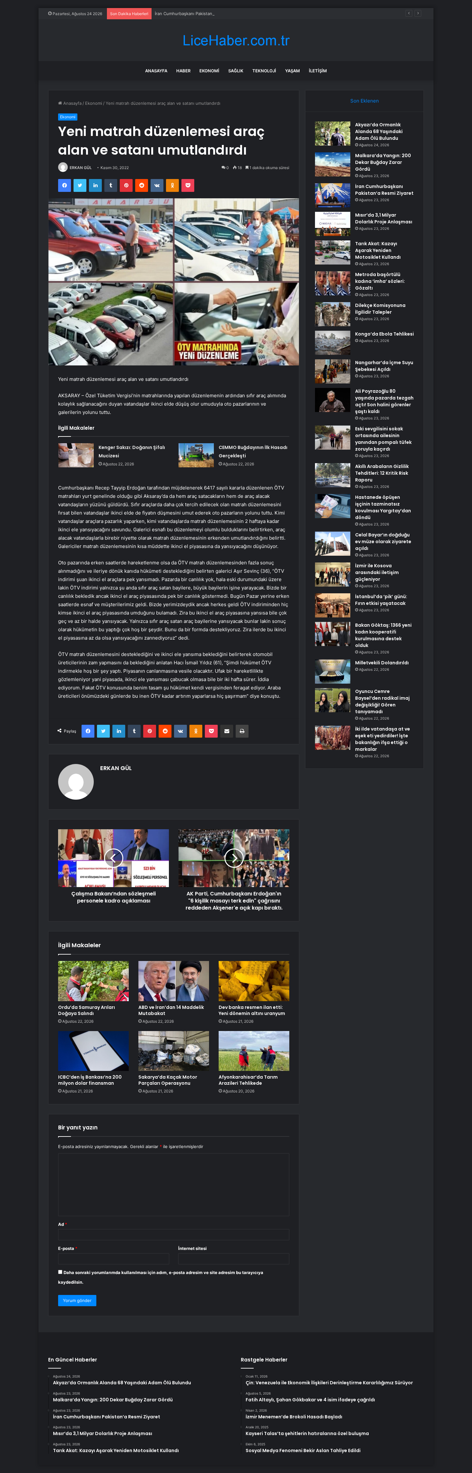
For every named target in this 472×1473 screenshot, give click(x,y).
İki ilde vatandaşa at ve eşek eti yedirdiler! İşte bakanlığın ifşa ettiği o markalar (382, 739)
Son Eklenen (364, 101)
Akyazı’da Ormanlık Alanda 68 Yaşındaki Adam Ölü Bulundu (379, 131)
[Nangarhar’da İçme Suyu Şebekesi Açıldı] (332, 371)
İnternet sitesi (192, 1248)
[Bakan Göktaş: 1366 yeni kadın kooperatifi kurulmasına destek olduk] (332, 634)
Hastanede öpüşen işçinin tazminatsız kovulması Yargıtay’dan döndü (383, 507)
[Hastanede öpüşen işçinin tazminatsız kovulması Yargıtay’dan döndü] (332, 506)
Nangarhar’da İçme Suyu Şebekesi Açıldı (384, 366)
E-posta (67, 1248)
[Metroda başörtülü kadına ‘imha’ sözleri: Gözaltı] (332, 283)
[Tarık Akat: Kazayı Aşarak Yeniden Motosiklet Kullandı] (332, 252)
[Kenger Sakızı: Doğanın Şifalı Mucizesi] (76, 455)
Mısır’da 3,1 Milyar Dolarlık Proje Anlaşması (383, 218)
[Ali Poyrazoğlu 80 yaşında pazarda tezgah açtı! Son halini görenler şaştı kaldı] (332, 400)
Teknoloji (264, 70)
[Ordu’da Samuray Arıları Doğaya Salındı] (93, 981)
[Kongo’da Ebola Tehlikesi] (332, 343)
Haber (183, 70)
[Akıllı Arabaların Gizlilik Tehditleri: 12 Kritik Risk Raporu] (332, 475)
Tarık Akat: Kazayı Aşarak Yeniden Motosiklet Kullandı (378, 250)
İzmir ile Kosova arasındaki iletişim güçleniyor (377, 572)
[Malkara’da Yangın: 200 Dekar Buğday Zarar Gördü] (332, 164)
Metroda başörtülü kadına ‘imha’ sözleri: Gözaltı (380, 281)
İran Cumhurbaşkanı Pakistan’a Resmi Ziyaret (199, 13)
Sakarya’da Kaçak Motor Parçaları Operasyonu (167, 1080)
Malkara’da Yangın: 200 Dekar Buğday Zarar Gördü (383, 162)
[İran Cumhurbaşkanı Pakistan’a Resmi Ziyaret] (332, 195)
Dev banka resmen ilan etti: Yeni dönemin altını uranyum (252, 1010)
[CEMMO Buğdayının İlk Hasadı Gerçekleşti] (196, 455)
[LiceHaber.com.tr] (236, 40)
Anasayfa (156, 70)
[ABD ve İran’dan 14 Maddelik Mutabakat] (173, 981)
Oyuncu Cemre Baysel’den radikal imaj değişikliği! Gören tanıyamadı (382, 701)
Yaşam (292, 70)
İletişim (318, 70)
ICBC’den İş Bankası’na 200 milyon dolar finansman (90, 1080)
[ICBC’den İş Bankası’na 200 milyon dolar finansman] (93, 1051)
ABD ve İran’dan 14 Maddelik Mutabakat (171, 1010)
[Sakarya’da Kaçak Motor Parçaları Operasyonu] (173, 1051)
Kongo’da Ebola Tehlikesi (384, 334)
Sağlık (235, 70)
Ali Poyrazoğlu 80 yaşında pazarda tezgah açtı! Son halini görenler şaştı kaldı (384, 401)
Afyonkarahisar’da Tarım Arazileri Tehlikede (248, 1080)
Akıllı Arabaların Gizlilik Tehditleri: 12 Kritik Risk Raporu (382, 473)
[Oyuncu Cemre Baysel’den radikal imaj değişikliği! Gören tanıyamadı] (332, 700)
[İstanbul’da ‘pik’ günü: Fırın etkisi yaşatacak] (332, 605)
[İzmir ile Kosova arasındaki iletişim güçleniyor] (332, 574)
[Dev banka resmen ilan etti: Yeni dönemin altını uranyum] (254, 981)
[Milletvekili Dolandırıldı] (332, 672)
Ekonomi (209, 70)
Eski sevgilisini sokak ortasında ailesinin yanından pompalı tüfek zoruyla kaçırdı (383, 439)
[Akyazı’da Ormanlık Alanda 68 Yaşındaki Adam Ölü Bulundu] (332, 133)
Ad (62, 1224)
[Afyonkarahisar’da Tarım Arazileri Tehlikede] (254, 1051)
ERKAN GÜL (81, 167)
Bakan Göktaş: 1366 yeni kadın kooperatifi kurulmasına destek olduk (383, 635)
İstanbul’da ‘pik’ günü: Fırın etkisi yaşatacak (381, 599)
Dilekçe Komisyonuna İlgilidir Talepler (380, 308)
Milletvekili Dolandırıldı (382, 663)
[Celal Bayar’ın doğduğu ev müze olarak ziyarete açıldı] (332, 544)
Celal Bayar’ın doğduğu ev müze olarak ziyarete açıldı (383, 542)
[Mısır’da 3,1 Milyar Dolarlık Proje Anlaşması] (332, 224)
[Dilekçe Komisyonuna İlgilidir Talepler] (332, 314)
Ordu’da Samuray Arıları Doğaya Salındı (86, 1010)
